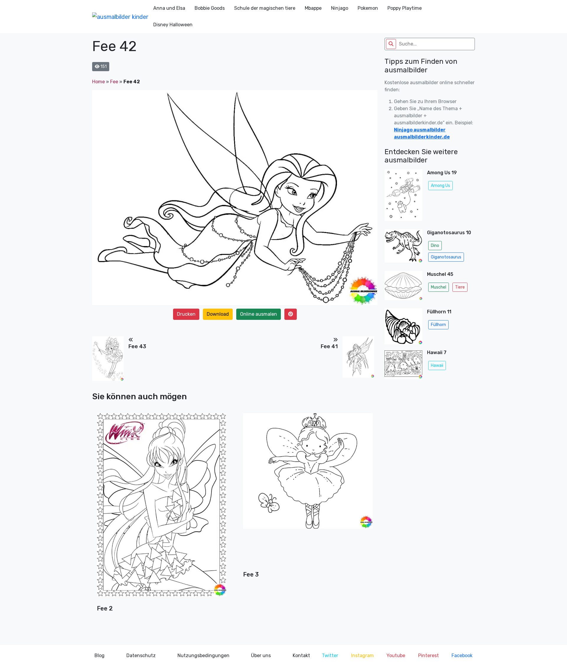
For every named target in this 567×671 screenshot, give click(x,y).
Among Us (440, 185)
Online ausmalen (258, 314)
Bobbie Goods (210, 8)
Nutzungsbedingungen (203, 655)
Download (218, 314)
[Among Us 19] (403, 196)
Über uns (261, 655)
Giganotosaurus (446, 257)
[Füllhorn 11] (403, 326)
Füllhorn (438, 324)
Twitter (330, 655)
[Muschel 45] (403, 287)
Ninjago (339, 8)
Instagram (362, 655)
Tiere (460, 287)
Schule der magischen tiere (264, 8)
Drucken (186, 314)
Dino (435, 245)
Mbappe (313, 8)
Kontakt (301, 655)
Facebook (462, 655)
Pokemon (368, 8)
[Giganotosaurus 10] (403, 247)
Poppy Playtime (404, 8)
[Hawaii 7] (403, 365)
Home (98, 81)
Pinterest (428, 655)
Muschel (438, 287)
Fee (114, 81)
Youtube (396, 655)
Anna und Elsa (169, 8)
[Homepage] (120, 16)
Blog (99, 655)
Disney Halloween (173, 24)
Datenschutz (141, 655)
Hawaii (437, 365)
